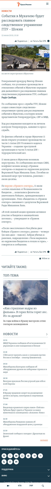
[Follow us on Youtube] (16, 455)
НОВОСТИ (10, 334)
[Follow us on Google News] (28, 455)
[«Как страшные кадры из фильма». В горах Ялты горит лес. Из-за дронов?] (25, 292)
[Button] (21, 41)
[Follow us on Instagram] (22, 455)
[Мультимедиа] (8, 486)
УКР (31, 486)
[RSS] (4, 461)
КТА (19, 486)
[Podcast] (10, 461)
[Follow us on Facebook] (4, 455)
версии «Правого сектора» (19, 186)
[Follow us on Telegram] (34, 455)
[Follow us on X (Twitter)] (10, 455)
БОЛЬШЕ (44, 441)
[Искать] (43, 486)
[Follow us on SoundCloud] (40, 455)
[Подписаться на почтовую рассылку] (16, 461)
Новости (7, 11)
